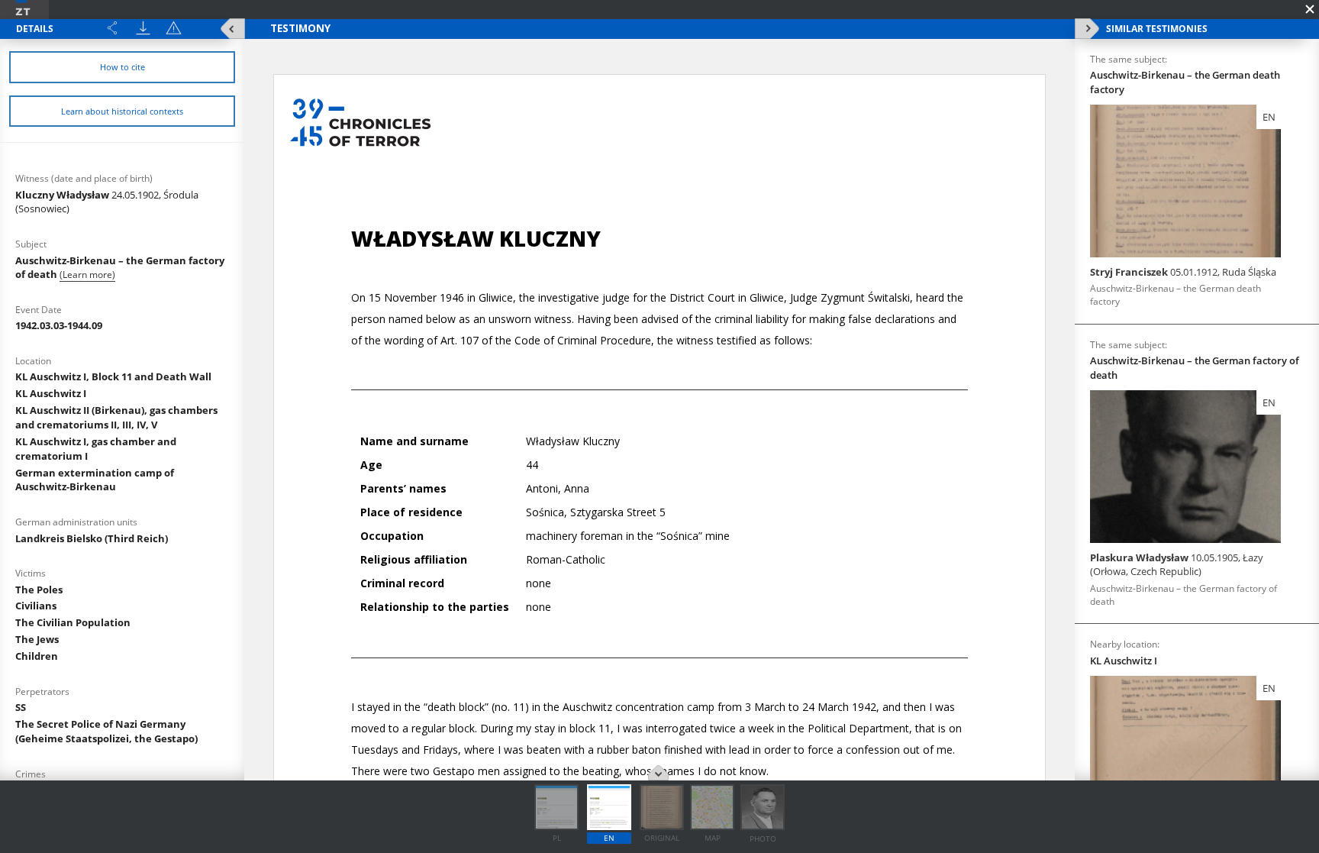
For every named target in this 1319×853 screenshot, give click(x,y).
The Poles (39, 589)
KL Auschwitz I (50, 393)
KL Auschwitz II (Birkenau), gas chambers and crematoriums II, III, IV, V (116, 417)
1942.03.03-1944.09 (58, 325)
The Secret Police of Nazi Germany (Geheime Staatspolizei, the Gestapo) (106, 731)
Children (36, 656)
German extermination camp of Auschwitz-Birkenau (94, 480)
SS (20, 707)
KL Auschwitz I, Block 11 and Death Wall (113, 376)
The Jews (37, 639)
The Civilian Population (73, 622)
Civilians (35, 605)
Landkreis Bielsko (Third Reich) (91, 538)
